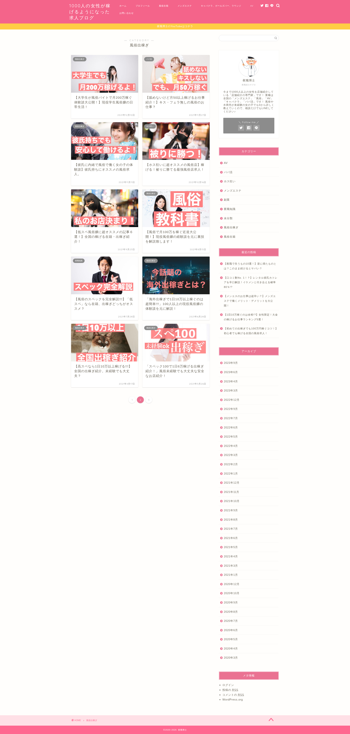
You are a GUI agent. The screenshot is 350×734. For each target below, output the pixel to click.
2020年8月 (231, 611)
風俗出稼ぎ (231, 227)
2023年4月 (231, 381)
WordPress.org (232, 699)
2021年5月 (231, 547)
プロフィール (143, 5)
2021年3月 (231, 565)
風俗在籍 (163, 5)
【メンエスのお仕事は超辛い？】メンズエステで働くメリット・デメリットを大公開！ (250, 301)
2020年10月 (232, 593)
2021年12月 (232, 482)
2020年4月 (231, 648)
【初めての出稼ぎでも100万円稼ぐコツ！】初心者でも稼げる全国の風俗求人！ (251, 331)
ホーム (123, 5)
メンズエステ (185, 5)
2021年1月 (231, 574)
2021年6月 (231, 538)
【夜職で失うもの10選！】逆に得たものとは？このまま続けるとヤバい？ (250, 266)
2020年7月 (231, 620)
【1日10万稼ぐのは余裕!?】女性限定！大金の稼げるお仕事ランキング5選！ (251, 317)
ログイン (228, 684)
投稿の (230, 689)
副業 (227, 199)
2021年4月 (231, 556)
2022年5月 (231, 436)
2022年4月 (231, 445)
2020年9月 (231, 602)
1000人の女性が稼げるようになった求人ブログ (90, 11)
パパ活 (228, 172)
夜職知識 (230, 208)
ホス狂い (230, 181)
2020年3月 (231, 657)
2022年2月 (231, 464)
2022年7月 (231, 418)
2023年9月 (231, 362)
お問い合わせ (126, 13)
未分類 (228, 218)
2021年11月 (231, 491)
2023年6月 (231, 372)
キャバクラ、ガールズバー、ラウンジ (221, 5)
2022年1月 (231, 473)
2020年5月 (231, 639)
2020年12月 (232, 584)
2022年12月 (232, 399)
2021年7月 (231, 528)
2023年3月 (231, 390)
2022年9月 (231, 408)
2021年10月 (232, 501)
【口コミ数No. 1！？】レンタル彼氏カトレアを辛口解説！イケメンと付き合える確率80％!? (250, 282)
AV (251, 5)
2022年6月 (231, 427)
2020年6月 (231, 630)
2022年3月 (231, 454)
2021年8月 (231, 519)
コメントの (233, 694)
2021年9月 (231, 510)
